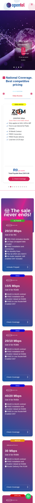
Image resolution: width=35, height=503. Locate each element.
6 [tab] (18, 186)
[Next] (31, 93)
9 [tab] (24, 186)
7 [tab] (20, 186)
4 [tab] (14, 186)
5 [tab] (16, 186)
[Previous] (3, 93)
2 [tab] (10, 186)
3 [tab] (12, 186)
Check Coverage (20, 179)
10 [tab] (26, 186)
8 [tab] (22, 186)
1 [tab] (8, 186)
